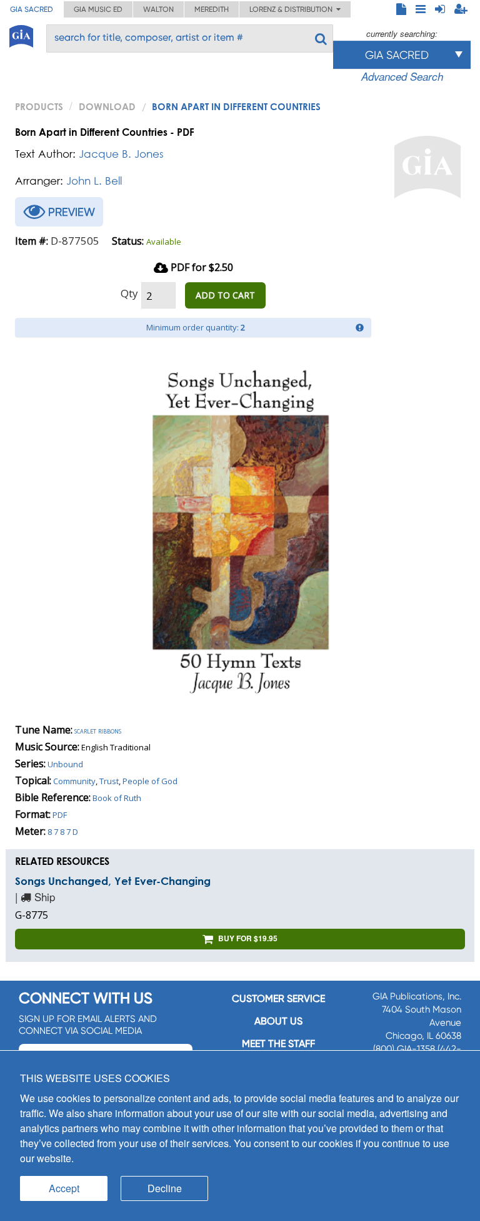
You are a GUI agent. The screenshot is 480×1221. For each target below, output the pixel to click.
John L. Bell (94, 180)
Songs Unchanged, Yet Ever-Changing (113, 881)
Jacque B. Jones (121, 153)
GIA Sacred (31, 9)
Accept (64, 1188)
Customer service (278, 998)
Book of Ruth (116, 798)
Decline (165, 1188)
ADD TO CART (225, 295)
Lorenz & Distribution (292, 9)
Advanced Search (402, 76)
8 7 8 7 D (63, 831)
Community (74, 781)
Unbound (65, 764)
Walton (158, 9)
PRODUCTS (39, 106)
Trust (109, 781)
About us (278, 1021)
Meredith (211, 9)
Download (107, 106)
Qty (129, 293)
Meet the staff (278, 1044)
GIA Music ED (98, 9)
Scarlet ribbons (97, 730)
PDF (59, 814)
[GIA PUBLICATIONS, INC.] (21, 34)
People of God (150, 781)
